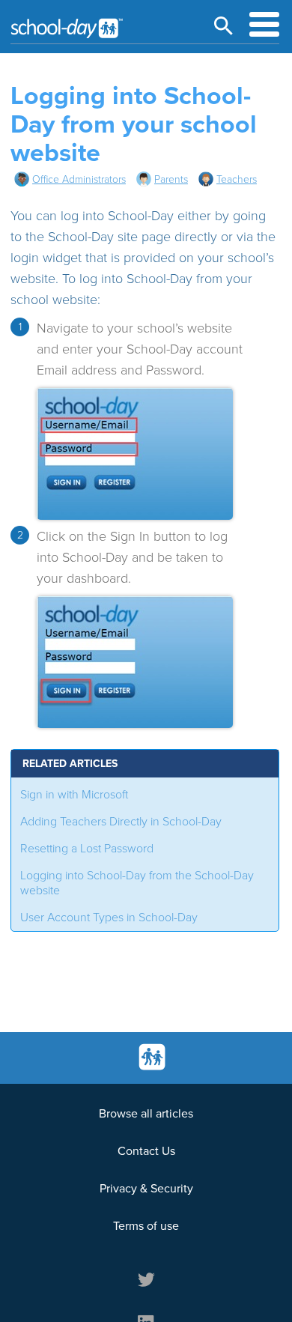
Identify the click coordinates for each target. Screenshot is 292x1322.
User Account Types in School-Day (109, 917)
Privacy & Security (146, 1188)
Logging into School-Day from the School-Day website (137, 883)
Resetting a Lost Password (86, 848)
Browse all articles (146, 1113)
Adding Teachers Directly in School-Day (121, 821)
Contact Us (146, 1151)
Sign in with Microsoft (74, 794)
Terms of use (146, 1226)
